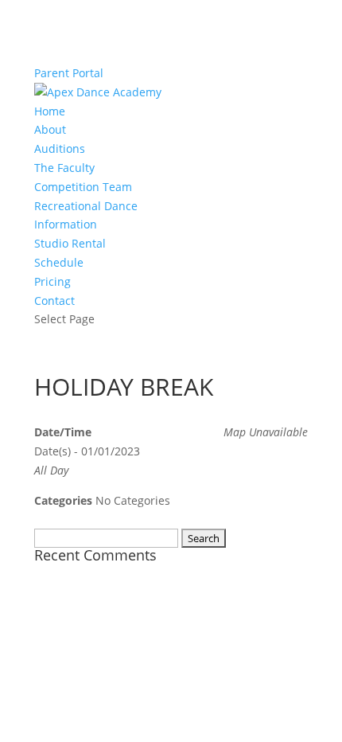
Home (49, 111)
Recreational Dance (86, 205)
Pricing (52, 281)
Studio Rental (70, 243)
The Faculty (64, 167)
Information (65, 224)
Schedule (59, 262)
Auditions (59, 148)
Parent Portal (68, 72)
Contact (54, 300)
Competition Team (83, 186)
